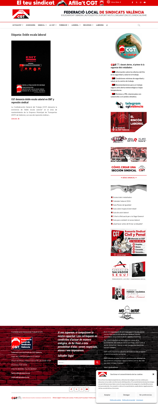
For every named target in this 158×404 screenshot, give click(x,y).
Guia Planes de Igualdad (122, 205)
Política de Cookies (67, 398)
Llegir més (16, 118)
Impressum (139, 400)
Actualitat (16, 25)
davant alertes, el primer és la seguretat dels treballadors (127, 66)
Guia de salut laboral (121, 212)
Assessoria (30, 25)
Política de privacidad (128, 400)
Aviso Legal (57, 398)
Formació (63, 25)
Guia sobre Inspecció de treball (124, 209)
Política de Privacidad (81, 398)
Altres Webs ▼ (116, 2)
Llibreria (100, 25)
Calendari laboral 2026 (122, 201)
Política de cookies (115, 400)
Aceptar (107, 395)
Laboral (75, 25)
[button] (153, 374)
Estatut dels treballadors (122, 197)
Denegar (126, 395)
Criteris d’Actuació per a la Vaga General (128, 216)
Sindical (41, 25)
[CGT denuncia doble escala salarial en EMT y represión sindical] (34, 68)
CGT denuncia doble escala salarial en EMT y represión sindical (32, 100)
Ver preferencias (145, 395)
